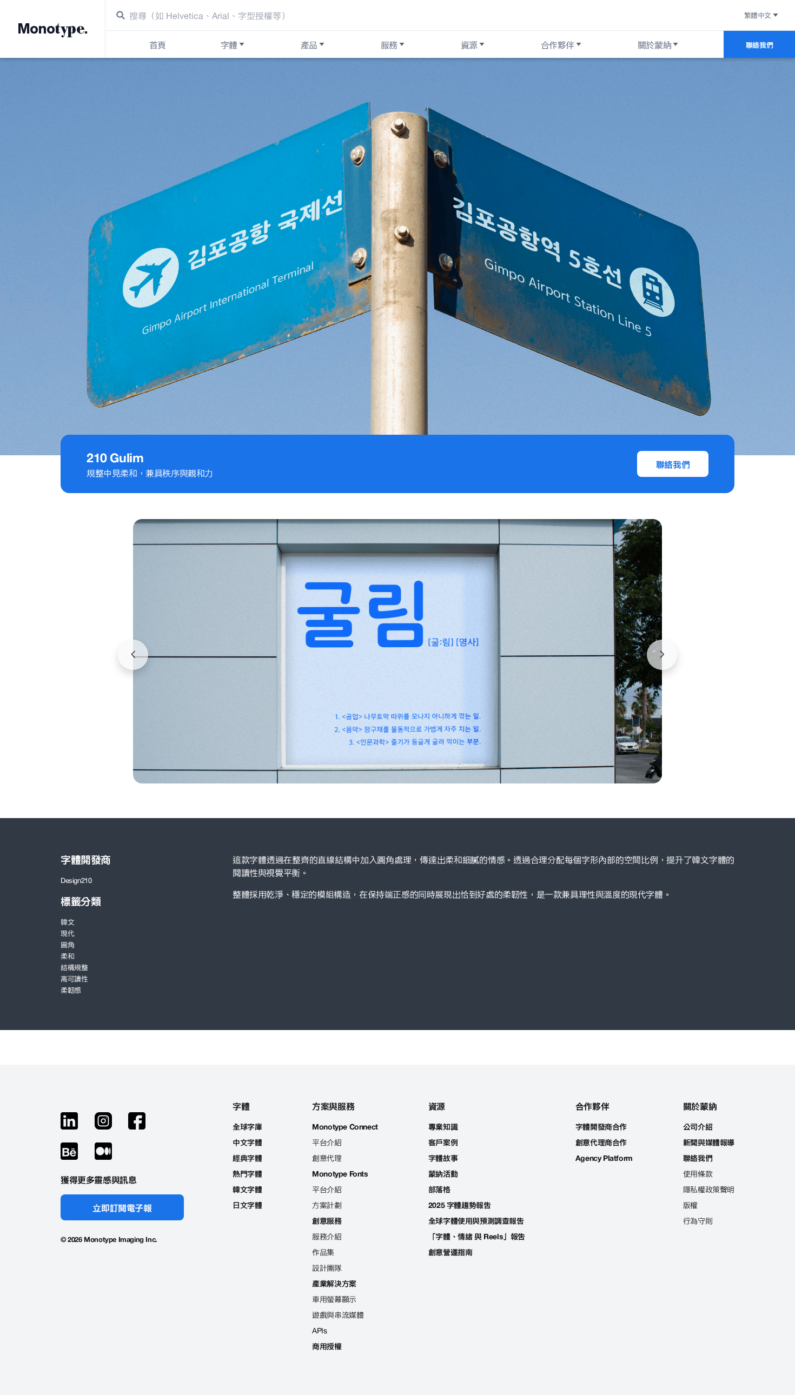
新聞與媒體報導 (708, 1142)
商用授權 (326, 1346)
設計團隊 (326, 1268)
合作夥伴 (557, 44)
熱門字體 (247, 1173)
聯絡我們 (759, 44)
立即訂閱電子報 (121, 1207)
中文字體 (247, 1142)
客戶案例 (443, 1142)
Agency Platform (604, 1158)
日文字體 (247, 1205)
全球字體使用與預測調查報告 (476, 1220)
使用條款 (697, 1173)
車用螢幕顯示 (334, 1299)
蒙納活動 (443, 1173)
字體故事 (443, 1158)
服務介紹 (326, 1236)
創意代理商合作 (601, 1142)
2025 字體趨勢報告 (459, 1205)
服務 (389, 44)
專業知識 (443, 1126)
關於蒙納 (654, 44)
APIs (319, 1330)
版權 (690, 1205)
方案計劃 (326, 1205)
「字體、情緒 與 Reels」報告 (476, 1236)
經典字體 (247, 1158)
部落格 (439, 1189)
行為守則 (697, 1220)
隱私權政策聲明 (708, 1189)
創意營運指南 (450, 1252)
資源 (469, 44)
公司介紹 (697, 1126)
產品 (309, 44)
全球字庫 (247, 1126)
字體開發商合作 (601, 1126)
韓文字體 (247, 1189)
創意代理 (326, 1158)
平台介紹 (326, 1142)
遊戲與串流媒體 (337, 1315)
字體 (229, 44)
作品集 (323, 1252)
